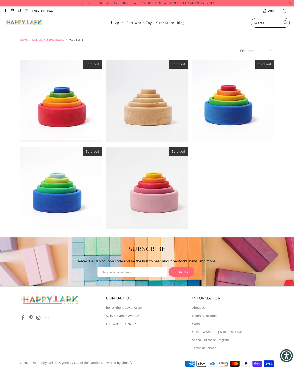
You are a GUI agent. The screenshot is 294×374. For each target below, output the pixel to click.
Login (272, 10)
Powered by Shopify (118, 363)
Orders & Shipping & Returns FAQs (217, 332)
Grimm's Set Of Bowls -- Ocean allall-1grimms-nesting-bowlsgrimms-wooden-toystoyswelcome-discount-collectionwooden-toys (61, 188)
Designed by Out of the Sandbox (78, 363)
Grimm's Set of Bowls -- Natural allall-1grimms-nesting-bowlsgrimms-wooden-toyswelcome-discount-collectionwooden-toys (147, 101)
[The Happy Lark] (24, 22)
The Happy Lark (42, 363)
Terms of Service (204, 348)
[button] (117, 22)
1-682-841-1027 (42, 10)
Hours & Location (204, 316)
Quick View (61, 121)
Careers (197, 324)
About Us (198, 307)
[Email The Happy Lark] (26, 11)
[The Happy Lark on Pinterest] (12, 11)
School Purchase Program (210, 340)
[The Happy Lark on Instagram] (19, 11)
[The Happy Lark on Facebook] (5, 11)
